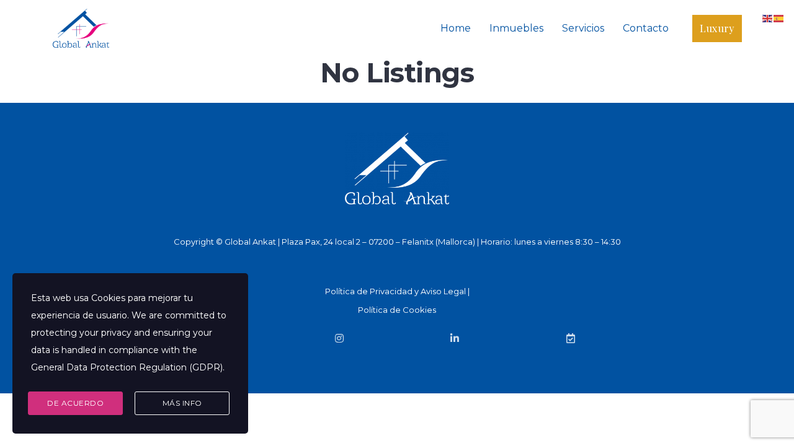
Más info (182, 403)
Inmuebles (516, 28)
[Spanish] (779, 18)
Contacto (646, 28)
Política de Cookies (397, 310)
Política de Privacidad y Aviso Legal (395, 291)
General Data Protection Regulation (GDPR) (127, 367)
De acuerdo (75, 403)
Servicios (583, 28)
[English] (768, 18)
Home (455, 28)
